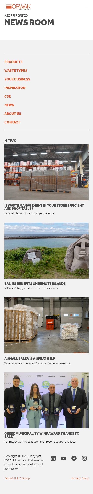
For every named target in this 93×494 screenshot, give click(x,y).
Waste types (15, 70)
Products (13, 62)
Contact (12, 122)
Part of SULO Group (17, 478)
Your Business (17, 79)
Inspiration (14, 87)
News (9, 105)
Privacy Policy (80, 478)
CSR (7, 96)
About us (12, 113)
